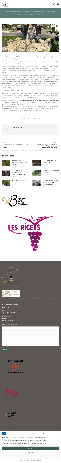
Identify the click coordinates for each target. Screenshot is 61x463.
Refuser (30, 452)
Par (31, 116)
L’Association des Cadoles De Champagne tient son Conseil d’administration (50, 182)
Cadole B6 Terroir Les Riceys (51, 170)
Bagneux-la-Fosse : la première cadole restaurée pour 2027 (19, 162)
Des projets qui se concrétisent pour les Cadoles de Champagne (18, 172)
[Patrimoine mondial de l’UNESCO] (11, 296)
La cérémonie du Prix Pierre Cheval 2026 (50, 161)
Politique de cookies (23, 460)
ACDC (4, 25)
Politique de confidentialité (35, 460)
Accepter (30, 448)
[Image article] (6, 163)
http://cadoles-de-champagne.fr (20, 130)
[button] (58, 434)
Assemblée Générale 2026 (19, 180)
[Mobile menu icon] (57, 4)
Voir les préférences (30, 457)
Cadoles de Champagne (35, 118)
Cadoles (27, 118)
